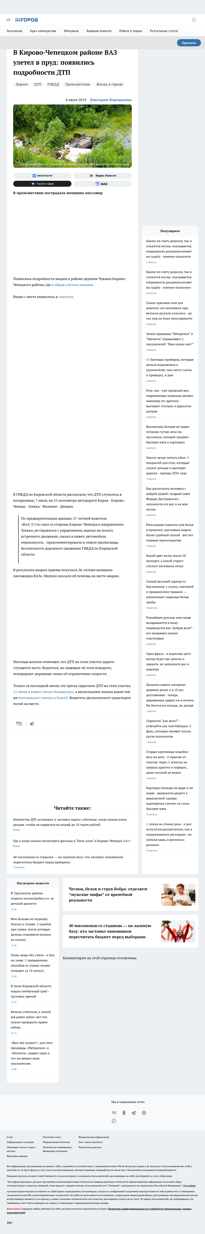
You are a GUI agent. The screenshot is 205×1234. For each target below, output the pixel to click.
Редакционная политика (56, 1142)
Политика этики (52, 1137)
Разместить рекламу (90, 1147)
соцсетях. (66, 296)
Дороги (22, 84)
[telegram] (33, 723)
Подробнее (189, 1185)
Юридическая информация (94, 1137)
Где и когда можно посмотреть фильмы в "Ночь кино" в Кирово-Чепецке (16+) (71, 843)
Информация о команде (20, 1142)
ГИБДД (53, 84)
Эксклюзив (14, 31)
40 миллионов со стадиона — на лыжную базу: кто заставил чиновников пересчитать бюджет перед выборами (68, 862)
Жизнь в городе (109, 84)
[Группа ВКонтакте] (42, 176)
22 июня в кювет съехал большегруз (43, 691)
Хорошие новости (99, 31)
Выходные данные (17, 1156)
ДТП (37, 84)
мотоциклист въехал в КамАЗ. (43, 697)
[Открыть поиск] (194, 20)
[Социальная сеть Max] (102, 184)
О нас (10, 1137)
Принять (189, 43)
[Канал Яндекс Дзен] (42, 184)
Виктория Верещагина (111, 99)
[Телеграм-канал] (134, 1113)
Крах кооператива (43, 31)
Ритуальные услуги (164, 31)
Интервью (71, 31)
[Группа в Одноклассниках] (124, 1113)
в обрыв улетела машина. (72, 284)
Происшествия (77, 84)
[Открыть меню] (8, 20)
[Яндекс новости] (102, 176)
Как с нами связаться (90, 1142)
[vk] (19, 723)
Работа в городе (131, 31)
